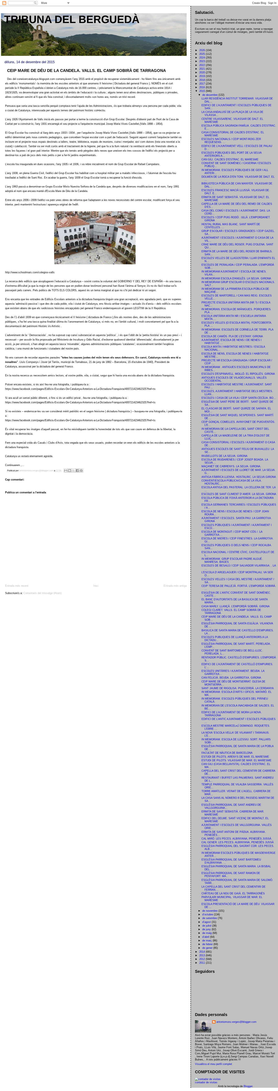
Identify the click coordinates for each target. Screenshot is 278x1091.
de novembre (210, 910)
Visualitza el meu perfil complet (213, 1064)
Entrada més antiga (175, 585)
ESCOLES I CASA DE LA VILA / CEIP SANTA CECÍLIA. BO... (238, 397)
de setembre (210, 918)
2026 (202, 50)
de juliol (207, 925)
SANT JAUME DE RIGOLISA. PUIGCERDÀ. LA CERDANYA (237, 688)
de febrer (207, 944)
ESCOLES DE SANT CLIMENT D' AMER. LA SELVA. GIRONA (238, 494)
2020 (202, 72)
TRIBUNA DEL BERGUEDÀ (72, 19)
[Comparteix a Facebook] (77, 470)
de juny (207, 929)
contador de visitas (206, 1082)
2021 (202, 68)
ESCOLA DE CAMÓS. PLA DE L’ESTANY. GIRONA (232, 336)
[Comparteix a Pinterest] (81, 470)
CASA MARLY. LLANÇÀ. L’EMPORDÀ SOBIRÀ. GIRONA (235, 606)
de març (207, 940)
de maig (207, 933)
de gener (207, 947)
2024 (202, 57)
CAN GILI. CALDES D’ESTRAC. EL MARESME (229, 159)
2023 (202, 61)
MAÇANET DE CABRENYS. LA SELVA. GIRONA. (231, 466)
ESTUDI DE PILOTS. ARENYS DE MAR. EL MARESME (235, 756)
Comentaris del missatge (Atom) (42, 593)
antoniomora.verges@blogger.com (236, 1021)
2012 (202, 959)
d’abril (206, 936)
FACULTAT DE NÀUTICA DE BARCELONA (227, 752)
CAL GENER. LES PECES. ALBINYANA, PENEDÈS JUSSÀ (237, 842)
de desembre (210, 94)
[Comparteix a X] (73, 470)
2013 (202, 955)
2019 (202, 76)
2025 (202, 53)
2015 (202, 91)
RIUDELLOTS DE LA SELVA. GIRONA (224, 455)
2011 (202, 962)
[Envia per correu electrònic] (66, 470)
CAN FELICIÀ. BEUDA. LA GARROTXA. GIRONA (231, 677)
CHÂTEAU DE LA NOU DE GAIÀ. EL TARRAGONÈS (233, 893)
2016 (202, 87)
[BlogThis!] (70, 470)
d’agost (207, 921)
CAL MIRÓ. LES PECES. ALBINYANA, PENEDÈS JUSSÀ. (236, 838)
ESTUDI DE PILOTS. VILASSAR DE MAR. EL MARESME (236, 760)
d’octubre (208, 914)
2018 (202, 80)
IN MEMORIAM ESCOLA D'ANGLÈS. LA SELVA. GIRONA (236, 278)
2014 (202, 951)
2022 (202, 65)
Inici (95, 585)
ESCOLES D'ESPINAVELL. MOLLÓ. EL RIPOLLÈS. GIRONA (238, 373)
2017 (202, 83)
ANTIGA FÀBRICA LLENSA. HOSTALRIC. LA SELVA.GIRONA (238, 476)
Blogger (248, 1086)
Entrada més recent (16, 585)
